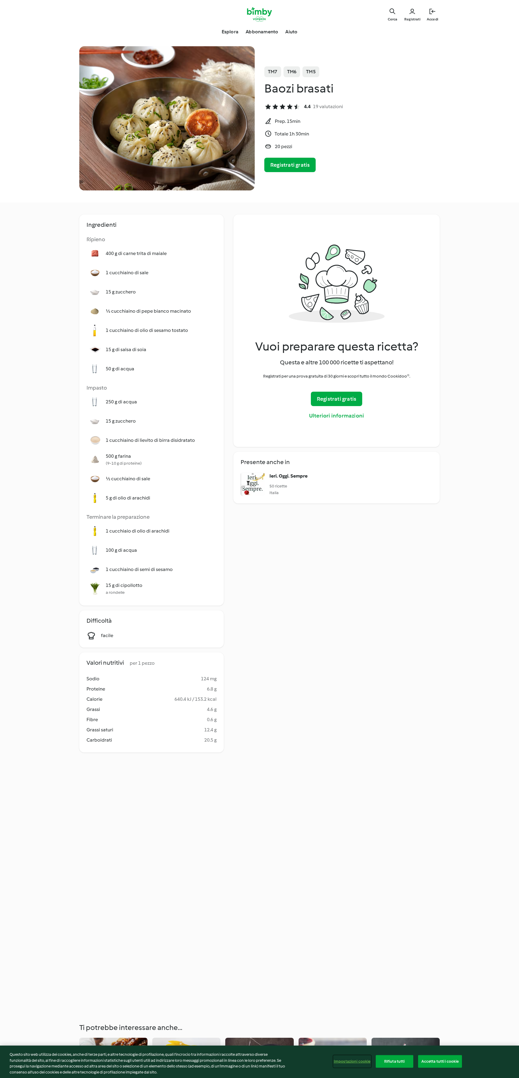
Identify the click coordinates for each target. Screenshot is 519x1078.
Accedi (432, 19)
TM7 (273, 71)
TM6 (292, 71)
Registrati (412, 19)
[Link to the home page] (259, 14)
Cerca (392, 19)
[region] (259, 1062)
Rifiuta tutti (394, 1061)
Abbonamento (262, 32)
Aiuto (291, 32)
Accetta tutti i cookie (440, 1061)
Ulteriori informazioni (336, 415)
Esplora (230, 32)
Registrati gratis (290, 165)
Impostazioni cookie (352, 1061)
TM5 (311, 71)
